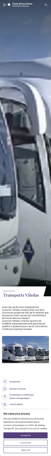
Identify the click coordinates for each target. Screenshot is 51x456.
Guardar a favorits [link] (18, 389)
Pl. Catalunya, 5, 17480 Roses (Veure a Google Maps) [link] (22, 396)
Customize (25, 442)
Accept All (25, 435)
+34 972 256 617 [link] (16, 404)
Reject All (25, 450)
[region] (25, 432)
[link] (19, 5)
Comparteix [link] (15, 382)
